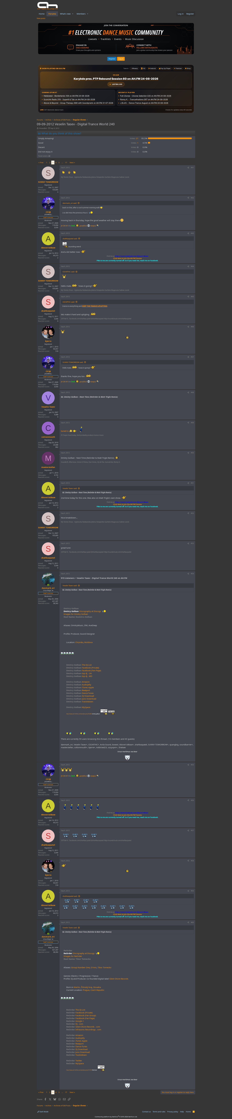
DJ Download (80, 696)
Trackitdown (79, 701)
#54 (192, 573)
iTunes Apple (80, 687)
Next (72, 162)
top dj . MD (79, 676)
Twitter (74, 1060)
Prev (42, 162)
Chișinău (79, 642)
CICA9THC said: (69, 271)
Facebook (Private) (82, 667)
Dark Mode (43, 1111)
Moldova (88, 642)
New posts (41, 18)
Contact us (146, 1111)
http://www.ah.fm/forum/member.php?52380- (83, 714)
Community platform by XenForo (116, 1117)
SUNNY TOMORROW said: (73, 362)
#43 (192, 233)
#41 (192, 167)
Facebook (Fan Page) (83, 670)
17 (66, 162)
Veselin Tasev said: (70, 488)
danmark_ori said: (70, 203)
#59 (192, 891)
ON (64, 226)
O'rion (94, 967)
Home (41, 13)
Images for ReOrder (73, 956)
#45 (192, 296)
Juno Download (81, 698)
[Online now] (48, 585)
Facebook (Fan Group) (81, 1015)
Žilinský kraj (86, 987)
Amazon (78, 681)
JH (62, 226)
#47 (192, 357)
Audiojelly (78, 684)
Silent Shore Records (118, 978)
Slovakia (97, 987)
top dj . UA (79, 673)
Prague (86, 990)
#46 (192, 327)
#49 (192, 423)
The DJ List (79, 664)
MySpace (78, 707)
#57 (192, 830)
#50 (192, 453)
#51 (192, 483)
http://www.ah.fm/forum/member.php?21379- (81, 1070)
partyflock (83, 226)
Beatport (78, 690)
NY (67, 226)
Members (81, 13)
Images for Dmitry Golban (76, 614)
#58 (192, 861)
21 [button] (134, 138)
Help (182, 1111)
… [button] (62, 162)
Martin (77, 987)
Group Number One (80, 967)
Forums (52, 13)
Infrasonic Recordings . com (83, 1029)
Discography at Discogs (90, 611)
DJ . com (74, 1023)
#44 (192, 266)
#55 (192, 765)
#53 (192, 543)
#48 (192, 392)
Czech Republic (97, 990)
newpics (93, 226)
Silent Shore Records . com (83, 1026)
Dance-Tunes (80, 693)
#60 (192, 922)
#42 (192, 198)
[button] (73, 13)
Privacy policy (172, 1111)
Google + (75, 1021)
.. (127, 758)
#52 (192, 513)
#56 (192, 800)
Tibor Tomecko (104, 967)
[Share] (188, 167)
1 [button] (134, 142)
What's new (65, 13)
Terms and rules (159, 1111)
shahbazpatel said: (70, 238)
